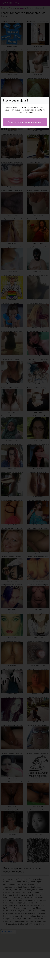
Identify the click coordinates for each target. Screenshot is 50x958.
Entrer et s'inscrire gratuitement (25, 122)
